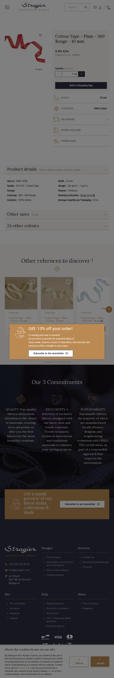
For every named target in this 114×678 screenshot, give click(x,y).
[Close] (101, 321)
